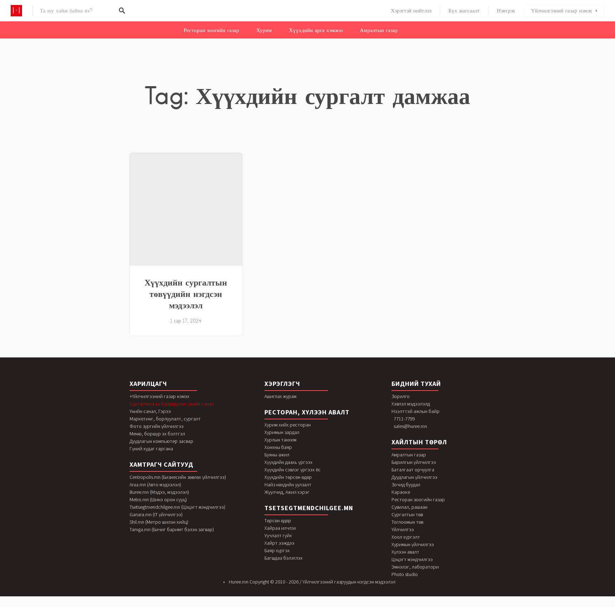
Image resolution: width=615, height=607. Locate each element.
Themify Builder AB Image (331, 605)
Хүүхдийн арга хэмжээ (316, 30)
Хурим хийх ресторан (287, 425)
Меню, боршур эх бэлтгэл (157, 433)
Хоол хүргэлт (405, 537)
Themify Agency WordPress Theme (288, 605)
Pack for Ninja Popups (278, 605)
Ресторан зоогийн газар (211, 30)
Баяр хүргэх (277, 550)
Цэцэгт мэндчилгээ (412, 559)
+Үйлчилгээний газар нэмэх (159, 396)
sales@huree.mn (410, 426)
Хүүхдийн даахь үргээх (288, 462)
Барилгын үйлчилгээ (413, 462)
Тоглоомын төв (407, 522)
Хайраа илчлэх (280, 528)
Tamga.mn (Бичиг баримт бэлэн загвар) (172, 529)
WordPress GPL (256, 605)
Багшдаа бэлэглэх (283, 558)
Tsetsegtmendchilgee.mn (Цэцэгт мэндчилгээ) (177, 507)
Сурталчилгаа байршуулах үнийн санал (172, 404)
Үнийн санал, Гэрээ (150, 411)
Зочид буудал (405, 484)
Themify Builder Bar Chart (348, 605)
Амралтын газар (379, 30)
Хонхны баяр (278, 447)
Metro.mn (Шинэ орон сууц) (158, 499)
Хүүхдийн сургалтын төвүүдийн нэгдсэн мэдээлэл (185, 293)
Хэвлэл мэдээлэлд (410, 404)
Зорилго (400, 396)
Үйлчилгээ (402, 529)
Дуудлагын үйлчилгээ (414, 477)
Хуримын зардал (281, 432)
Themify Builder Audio (340, 605)
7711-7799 (404, 418)
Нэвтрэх (506, 10)
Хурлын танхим (280, 439)
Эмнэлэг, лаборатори (415, 567)
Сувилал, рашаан (409, 507)
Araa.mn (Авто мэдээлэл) (155, 484)
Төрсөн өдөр (277, 520)
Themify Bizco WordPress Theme (310, 605)
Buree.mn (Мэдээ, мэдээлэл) (159, 492)
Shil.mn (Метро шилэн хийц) (159, 522)
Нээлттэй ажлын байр (415, 411)
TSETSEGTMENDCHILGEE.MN (308, 508)
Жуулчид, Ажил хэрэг (287, 492)
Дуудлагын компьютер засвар (161, 441)
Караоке (400, 492)
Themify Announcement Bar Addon (299, 605)
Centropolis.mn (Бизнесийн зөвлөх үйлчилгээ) (178, 477)
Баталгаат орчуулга (412, 469)
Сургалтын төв (407, 514)
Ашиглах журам (280, 396)
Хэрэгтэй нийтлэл (411, 10)
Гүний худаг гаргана (151, 448)
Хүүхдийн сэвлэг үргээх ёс (292, 469)
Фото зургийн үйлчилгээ (157, 426)
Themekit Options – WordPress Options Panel (267, 605)
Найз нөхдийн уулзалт (287, 484)
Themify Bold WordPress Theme (321, 605)
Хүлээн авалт (405, 552)
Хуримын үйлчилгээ (412, 544)
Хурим (264, 30)
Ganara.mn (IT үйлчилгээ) (156, 514)
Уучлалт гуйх (278, 535)
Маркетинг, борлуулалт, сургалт (165, 418)
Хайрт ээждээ (279, 543)
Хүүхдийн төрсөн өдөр (288, 477)
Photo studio (404, 574)
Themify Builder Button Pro (357, 605)
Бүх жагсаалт (464, 10)
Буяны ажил (276, 454)
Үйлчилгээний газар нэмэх (561, 10)
